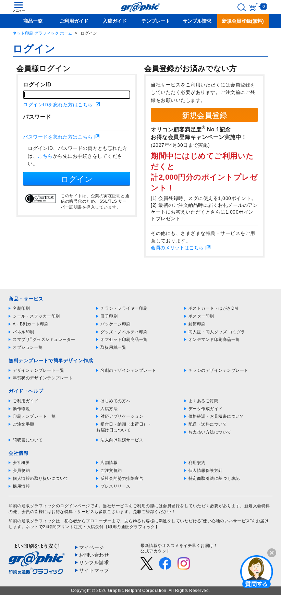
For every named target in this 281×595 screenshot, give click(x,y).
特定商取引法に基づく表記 (214, 478)
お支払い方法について (209, 432)
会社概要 (21, 462)
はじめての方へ (115, 400)
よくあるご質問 (203, 400)
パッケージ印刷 (115, 324)
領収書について (28, 440)
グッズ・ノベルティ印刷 (124, 332)
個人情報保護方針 (205, 470)
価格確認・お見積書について (216, 416)
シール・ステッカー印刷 (36, 316)
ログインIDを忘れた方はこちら (58, 104)
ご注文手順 (23, 424)
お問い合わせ (94, 555)
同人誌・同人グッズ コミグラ (216, 332)
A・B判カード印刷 (31, 324)
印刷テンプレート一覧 (34, 416)
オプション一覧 (28, 347)
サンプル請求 (94, 562)
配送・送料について (207, 424)
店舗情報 (109, 462)
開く (256, 571)
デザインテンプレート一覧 (38, 370)
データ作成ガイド (205, 408)
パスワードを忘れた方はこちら (58, 137)
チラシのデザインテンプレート (218, 370)
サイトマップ (94, 570)
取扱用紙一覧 (113, 347)
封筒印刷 (197, 324)
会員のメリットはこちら (177, 247)
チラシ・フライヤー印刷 (124, 308)
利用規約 (197, 462)
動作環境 (21, 408)
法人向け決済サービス (121, 440)
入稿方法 (109, 408)
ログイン (77, 179)
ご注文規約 (111, 470)
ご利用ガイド (25, 400)
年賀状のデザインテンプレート (43, 378)
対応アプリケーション (121, 416)
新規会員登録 (204, 115)
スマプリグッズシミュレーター (44, 339)
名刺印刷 (21, 308)
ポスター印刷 (201, 316)
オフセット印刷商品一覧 (124, 339)
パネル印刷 (23, 332)
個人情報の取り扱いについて (41, 478)
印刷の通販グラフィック (32, 521)
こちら (45, 156)
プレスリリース (115, 486)
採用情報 (21, 486)
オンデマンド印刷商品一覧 (214, 339)
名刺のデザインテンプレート (128, 370)
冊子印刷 (109, 316)
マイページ (91, 547)
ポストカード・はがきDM (213, 308)
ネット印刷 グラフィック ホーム (42, 33)
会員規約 (21, 470)
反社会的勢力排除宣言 (121, 478)
